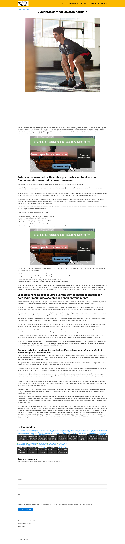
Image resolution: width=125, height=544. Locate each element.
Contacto (20, 529)
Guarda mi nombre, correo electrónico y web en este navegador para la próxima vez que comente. (55, 504)
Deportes (83, 3)
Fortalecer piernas (23, 9)
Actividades (101, 3)
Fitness (92, 3)
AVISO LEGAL (21, 526)
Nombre (20, 479)
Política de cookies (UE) (24, 523)
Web (19, 494)
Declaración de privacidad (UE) (26, 520)
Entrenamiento (72, 3)
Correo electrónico (24, 487)
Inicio (63, 3)
